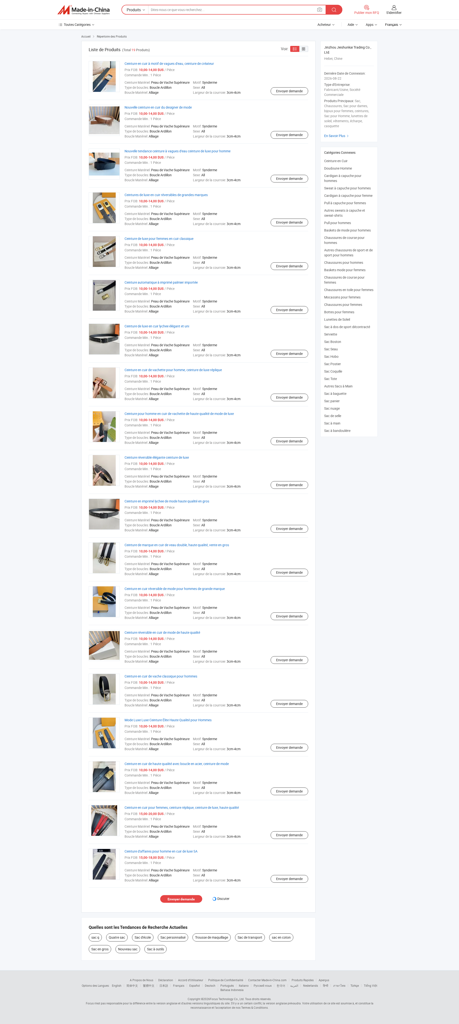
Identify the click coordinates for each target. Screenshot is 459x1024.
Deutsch (210, 985)
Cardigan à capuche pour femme (348, 195)
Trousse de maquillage (211, 937)
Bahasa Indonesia (232, 990)
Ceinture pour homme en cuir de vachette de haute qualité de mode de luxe (179, 413)
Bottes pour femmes (339, 312)
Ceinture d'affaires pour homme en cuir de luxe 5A (161, 851)
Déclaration (165, 980)
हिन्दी (325, 985)
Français (178, 985)
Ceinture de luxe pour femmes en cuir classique (159, 238)
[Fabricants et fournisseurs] (83, 10)
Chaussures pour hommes (343, 262)
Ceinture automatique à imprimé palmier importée (161, 282)
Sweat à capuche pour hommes (347, 188)
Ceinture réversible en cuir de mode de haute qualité (162, 632)
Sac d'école (143, 937)
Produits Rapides (303, 980)
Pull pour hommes (337, 222)
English (116, 985)
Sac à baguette (335, 393)
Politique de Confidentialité (225, 980)
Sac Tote (330, 378)
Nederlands (310, 985)
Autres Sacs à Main (338, 386)
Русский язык (263, 985)
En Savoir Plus (337, 135)
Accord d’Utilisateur (190, 980)
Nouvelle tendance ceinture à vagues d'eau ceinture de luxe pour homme (177, 151)
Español (194, 985)
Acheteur (324, 24)
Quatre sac (117, 937)
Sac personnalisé (173, 937)
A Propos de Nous (141, 980)
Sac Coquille (333, 371)
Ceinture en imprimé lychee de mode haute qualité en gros (167, 501)
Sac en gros (100, 949)
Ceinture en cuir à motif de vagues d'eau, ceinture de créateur (169, 63)
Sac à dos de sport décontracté (347, 327)
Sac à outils (155, 949)
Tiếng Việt (370, 985)
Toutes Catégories (77, 24)
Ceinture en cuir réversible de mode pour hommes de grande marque (175, 588)
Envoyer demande (289, 91)
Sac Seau (331, 349)
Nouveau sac (127, 949)
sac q (95, 937)
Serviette (330, 334)
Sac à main (332, 423)
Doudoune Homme (338, 168)
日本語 (163, 985)
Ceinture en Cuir (336, 161)
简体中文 (132, 985)
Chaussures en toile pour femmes (348, 289)
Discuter (223, 898)
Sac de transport (250, 937)
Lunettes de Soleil (337, 319)
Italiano (244, 985)
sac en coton (281, 937)
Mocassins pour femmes (342, 297)
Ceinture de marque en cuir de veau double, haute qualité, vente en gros (177, 545)
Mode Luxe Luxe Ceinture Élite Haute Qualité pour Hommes (168, 720)
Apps (369, 24)
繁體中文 (148, 985)
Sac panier (332, 401)
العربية (294, 985)
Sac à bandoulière (337, 430)
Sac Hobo (331, 356)
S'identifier (394, 12)
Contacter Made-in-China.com (267, 980)
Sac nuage (332, 408)
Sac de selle (332, 415)
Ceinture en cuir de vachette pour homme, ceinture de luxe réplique (173, 370)
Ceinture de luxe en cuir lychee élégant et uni (157, 326)
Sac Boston (332, 341)
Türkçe (354, 985)
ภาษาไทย (339, 985)
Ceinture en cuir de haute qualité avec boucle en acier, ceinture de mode (177, 763)
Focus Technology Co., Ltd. (227, 999)
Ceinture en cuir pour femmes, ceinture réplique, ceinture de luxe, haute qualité (182, 807)
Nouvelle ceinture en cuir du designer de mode (158, 107)
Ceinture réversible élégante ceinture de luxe (157, 457)
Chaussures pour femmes (343, 304)
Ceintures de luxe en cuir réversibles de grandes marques (166, 195)
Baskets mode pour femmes (345, 270)
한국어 (281, 985)
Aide (351, 24)
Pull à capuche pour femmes (345, 203)
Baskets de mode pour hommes (347, 230)
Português (227, 985)
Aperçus (324, 980)
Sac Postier (332, 364)
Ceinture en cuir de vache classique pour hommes (161, 676)
